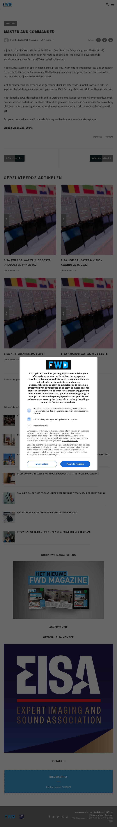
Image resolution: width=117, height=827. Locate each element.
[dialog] (59, 414)
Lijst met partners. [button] (70, 440)
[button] (58, 426)
